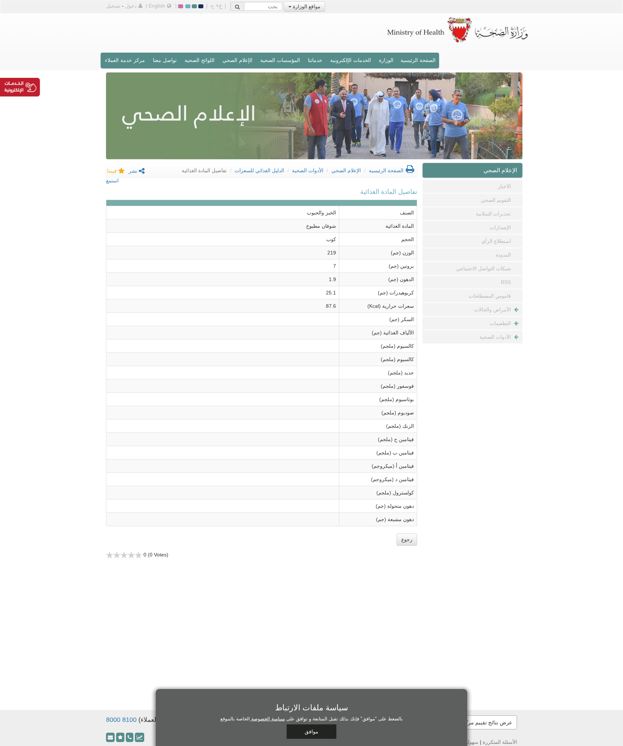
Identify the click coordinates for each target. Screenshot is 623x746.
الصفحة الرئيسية (418, 60)
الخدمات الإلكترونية (350, 60)
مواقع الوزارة (306, 6)
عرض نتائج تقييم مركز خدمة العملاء (472, 722)
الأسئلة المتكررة (500, 742)
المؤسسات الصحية (280, 60)
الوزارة (386, 60)
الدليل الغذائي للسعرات (259, 170)
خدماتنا (315, 60)
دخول (131, 6)
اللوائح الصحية (200, 60)
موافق (311, 731)
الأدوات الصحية (307, 170)
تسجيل (113, 6)
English (157, 6)
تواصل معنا (165, 60)
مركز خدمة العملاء (125, 60)
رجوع (406, 539)
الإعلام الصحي (237, 60)
